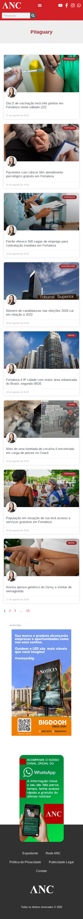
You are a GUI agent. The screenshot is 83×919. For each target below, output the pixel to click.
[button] (40, 5)
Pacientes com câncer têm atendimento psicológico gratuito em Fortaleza (34, 174)
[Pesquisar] (33, 15)
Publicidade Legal (61, 862)
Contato (41, 871)
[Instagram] (73, 5)
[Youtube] (60, 5)
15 (28, 610)
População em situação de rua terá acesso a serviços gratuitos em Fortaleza (38, 520)
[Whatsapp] (79, 5)
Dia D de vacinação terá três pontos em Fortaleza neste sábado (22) (34, 105)
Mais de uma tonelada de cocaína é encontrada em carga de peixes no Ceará (40, 451)
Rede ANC (53, 853)
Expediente (30, 853)
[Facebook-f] (66, 5)
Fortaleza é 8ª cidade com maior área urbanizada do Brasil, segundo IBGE (41, 381)
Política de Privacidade (25, 862)
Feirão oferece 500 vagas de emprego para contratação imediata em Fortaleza (37, 243)
